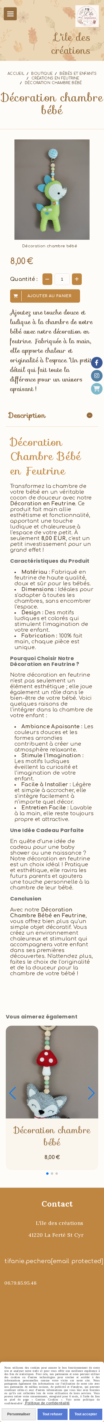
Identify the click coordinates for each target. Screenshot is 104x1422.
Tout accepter (86, 1414)
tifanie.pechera (28, 1261)
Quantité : (24, 279)
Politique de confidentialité (47, 1403)
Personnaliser (18, 1414)
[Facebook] (97, 362)
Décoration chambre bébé (52, 1136)
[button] (47, 1173)
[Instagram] (97, 376)
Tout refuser (52, 1414)
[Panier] (97, 389)
